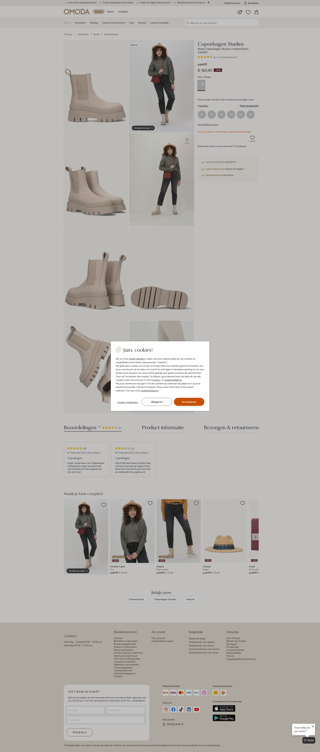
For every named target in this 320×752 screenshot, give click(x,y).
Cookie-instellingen (127, 402)
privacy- (156, 380)
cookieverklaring (173, 380)
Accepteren (189, 401)
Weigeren (157, 401)
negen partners (137, 358)
